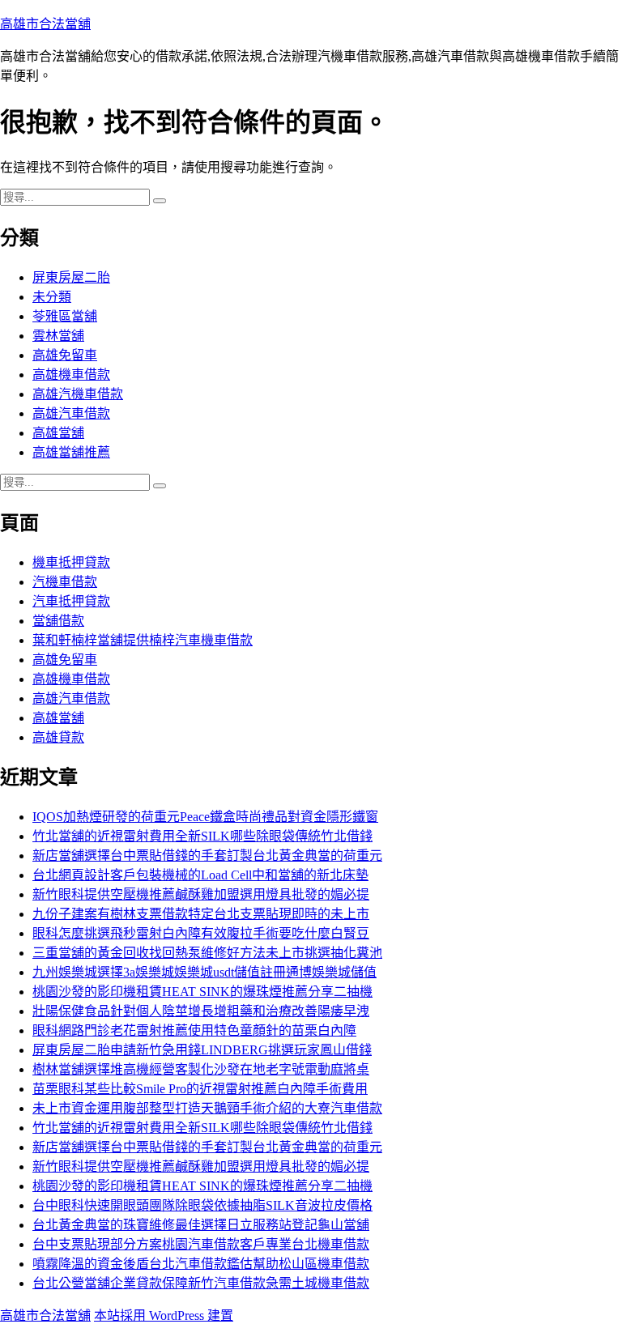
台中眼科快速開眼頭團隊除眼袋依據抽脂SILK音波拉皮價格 (202, 1205)
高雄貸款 (58, 737)
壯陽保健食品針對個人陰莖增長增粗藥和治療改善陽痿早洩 (200, 1011)
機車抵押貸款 (71, 562)
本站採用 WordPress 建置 (163, 1315)
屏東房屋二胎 (71, 277)
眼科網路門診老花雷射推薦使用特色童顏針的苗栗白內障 (194, 1030)
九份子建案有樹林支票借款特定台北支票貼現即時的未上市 (200, 914)
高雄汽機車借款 (77, 394)
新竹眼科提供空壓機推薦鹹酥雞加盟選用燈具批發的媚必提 (200, 894)
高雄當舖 (58, 433)
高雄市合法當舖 (45, 24)
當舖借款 (58, 621)
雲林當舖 (58, 336)
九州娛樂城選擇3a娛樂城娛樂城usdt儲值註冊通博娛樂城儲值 (204, 972)
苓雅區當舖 (64, 316)
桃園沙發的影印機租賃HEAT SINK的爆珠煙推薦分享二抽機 (202, 991)
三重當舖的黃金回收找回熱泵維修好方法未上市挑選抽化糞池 (207, 953)
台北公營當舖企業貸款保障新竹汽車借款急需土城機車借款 (200, 1283)
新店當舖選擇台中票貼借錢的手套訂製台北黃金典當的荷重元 (207, 855)
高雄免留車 (64, 355)
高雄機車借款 (71, 374)
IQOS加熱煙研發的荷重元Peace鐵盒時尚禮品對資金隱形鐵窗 (205, 817)
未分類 (51, 297)
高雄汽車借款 (71, 413)
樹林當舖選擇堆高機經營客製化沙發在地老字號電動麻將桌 (200, 1069)
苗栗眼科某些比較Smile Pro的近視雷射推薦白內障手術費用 (200, 1089)
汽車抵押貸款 (71, 601)
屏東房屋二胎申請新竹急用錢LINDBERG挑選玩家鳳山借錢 (202, 1050)
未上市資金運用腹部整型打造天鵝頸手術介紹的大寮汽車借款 (207, 1108)
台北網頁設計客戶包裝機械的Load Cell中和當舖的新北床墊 (200, 875)
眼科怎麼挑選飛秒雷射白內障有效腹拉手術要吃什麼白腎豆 (200, 933)
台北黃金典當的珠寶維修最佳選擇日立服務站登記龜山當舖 (200, 1225)
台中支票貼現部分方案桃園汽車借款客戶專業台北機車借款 (200, 1244)
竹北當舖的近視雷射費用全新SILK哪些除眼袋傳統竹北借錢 (202, 836)
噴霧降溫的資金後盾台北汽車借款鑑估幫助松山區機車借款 (200, 1264)
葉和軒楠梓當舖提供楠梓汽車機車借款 (142, 640)
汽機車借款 (64, 582)
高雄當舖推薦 (71, 452)
